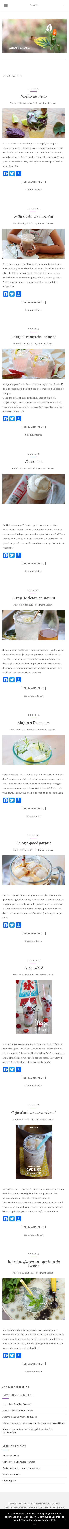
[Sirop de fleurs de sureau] (33, 625)
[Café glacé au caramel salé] (33, 1152)
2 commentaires (33, 310)
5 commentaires (33, 941)
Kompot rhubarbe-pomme (33, 336)
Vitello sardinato (11, 1474)
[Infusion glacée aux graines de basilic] (33, 1299)
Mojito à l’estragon (33, 722)
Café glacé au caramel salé (33, 1112)
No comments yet (33, 695)
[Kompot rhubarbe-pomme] (33, 364)
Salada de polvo (24, 1410)
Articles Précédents (15, 1387)
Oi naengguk (9, 1480)
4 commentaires (33, 1371)
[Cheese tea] (33, 489)
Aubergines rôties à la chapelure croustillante (41, 1423)
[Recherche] (64, 5)
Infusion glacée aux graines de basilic (34, 1263)
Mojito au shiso (33, 96)
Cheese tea (34, 461)
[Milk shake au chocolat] (33, 244)
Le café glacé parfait (33, 842)
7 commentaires (33, 189)
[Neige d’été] (33, 1007)
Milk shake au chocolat (33, 216)
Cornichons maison (27, 1416)
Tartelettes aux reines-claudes (18, 1461)
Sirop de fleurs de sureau (33, 597)
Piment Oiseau (49, 103)
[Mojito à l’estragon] (33, 750)
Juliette (6, 1416)
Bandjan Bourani (22, 1404)
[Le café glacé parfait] (33, 870)
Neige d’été (34, 967)
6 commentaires (33, 434)
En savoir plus (34, 182)
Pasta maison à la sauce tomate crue (21, 1468)
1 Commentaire (34, 816)
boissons (33, 88)
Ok (34, 1524)
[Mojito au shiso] (33, 123)
